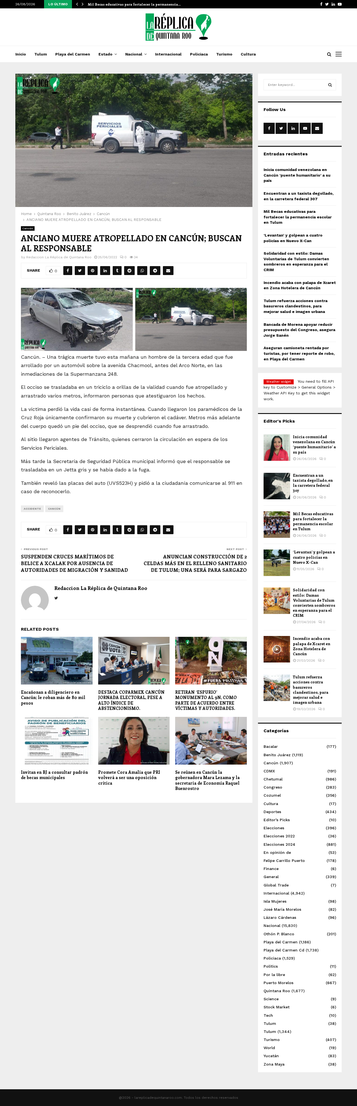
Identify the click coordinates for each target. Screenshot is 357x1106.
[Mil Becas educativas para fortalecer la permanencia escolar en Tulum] (277, 524)
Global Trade (276, 885)
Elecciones (274, 828)
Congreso (273, 787)
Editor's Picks (277, 820)
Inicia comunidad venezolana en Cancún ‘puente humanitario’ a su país (297, 175)
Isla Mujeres (275, 901)
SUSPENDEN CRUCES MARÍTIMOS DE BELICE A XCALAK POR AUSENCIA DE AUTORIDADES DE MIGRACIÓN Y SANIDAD (74, 563)
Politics (271, 966)
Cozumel (272, 795)
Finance (271, 868)
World (269, 1047)
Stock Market (277, 1007)
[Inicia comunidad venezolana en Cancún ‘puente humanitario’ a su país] (277, 447)
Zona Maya (274, 1064)
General (271, 876)
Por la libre (274, 974)
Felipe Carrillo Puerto (284, 860)
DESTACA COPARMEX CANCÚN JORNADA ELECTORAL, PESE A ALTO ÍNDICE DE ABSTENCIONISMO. (131, 700)
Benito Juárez (277, 755)
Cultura (248, 54)
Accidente (32, 508)
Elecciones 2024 (279, 844)
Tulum (40, 54)
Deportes (272, 811)
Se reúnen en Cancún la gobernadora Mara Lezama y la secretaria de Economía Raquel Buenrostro (207, 780)
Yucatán (271, 1056)
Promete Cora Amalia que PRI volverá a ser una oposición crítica (129, 777)
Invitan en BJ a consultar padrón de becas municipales (54, 774)
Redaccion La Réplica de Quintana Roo (58, 257)
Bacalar (271, 746)
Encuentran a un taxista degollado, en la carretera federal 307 (313, 483)
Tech (268, 1015)
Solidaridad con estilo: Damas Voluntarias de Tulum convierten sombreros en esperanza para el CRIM (314, 602)
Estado (105, 54)
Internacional (168, 54)
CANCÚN (54, 508)
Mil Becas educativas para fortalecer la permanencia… (134, 4)
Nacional (133, 54)
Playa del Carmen (72, 54)
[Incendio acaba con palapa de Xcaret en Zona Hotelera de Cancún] (277, 649)
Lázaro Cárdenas (280, 917)
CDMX (269, 771)
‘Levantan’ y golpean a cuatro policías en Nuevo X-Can (314, 557)
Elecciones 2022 (279, 836)
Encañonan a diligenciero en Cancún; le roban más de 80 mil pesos (53, 697)
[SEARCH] (330, 84)
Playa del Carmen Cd (284, 950)
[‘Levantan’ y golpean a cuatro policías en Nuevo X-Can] (277, 563)
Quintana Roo (277, 991)
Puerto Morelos (278, 982)
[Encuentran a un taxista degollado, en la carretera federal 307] (277, 486)
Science (271, 999)
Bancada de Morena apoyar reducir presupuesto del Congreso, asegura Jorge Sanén (299, 330)
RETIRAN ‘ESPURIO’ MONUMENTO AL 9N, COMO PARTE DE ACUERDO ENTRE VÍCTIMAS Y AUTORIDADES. (206, 700)
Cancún (27, 228)
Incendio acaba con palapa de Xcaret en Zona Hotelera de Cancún (311, 646)
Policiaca (199, 54)
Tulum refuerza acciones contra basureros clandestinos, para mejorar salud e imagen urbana (295, 306)
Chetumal (273, 779)
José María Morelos (282, 909)
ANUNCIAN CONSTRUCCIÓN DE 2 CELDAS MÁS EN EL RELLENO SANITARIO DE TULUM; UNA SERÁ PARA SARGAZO (195, 563)
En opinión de (277, 852)
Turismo (224, 54)
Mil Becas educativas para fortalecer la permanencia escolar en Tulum (298, 217)
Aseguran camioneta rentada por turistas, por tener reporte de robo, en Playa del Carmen (299, 353)
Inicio (20, 54)
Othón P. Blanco (279, 934)
